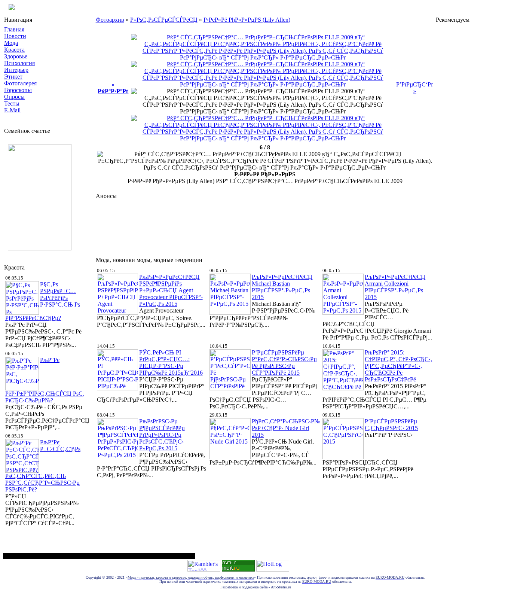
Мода (11, 43)
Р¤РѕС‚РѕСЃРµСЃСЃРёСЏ (164, 19)
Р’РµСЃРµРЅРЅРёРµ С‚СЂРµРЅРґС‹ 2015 (391, 424)
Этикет (13, 76)
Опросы (14, 97)
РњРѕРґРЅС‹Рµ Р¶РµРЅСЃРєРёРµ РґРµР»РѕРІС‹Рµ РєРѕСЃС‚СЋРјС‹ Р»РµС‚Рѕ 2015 (162, 434)
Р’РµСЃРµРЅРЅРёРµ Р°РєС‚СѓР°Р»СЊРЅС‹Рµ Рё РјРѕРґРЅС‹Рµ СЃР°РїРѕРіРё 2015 (284, 362)
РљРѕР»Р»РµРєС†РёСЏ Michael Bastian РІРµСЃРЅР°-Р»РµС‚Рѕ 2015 (282, 287)
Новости (15, 36)
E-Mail (12, 110)
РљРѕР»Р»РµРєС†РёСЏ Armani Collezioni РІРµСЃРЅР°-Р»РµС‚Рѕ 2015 (395, 287)
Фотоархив (110, 19)
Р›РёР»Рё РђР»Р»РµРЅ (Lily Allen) (247, 19)
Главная (14, 29)
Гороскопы (18, 90)
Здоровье (15, 56)
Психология (19, 63)
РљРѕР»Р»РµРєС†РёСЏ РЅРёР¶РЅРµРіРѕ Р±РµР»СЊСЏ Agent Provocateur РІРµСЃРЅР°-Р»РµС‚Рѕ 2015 (171, 290)
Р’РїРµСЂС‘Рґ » (414, 87)
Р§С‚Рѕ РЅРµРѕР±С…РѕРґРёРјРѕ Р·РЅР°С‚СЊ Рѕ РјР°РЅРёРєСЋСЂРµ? (42, 301)
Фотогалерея (20, 83)
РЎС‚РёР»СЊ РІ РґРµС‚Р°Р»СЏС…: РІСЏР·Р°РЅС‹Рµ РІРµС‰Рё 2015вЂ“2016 (171, 362)
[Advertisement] (232, 226)
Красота (14, 49)
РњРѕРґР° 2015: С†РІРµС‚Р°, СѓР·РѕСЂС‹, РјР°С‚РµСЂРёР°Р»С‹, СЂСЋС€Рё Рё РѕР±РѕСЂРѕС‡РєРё (398, 366)
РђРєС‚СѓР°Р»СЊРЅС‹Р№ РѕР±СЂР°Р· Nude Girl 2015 (286, 428)
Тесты (11, 103)
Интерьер (16, 70)
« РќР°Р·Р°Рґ (113, 87)
